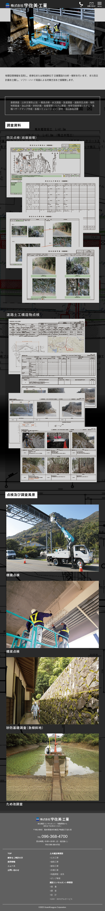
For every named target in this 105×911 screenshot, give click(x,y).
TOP (10, 853)
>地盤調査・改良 (57, 874)
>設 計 (53, 895)
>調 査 (53, 891)
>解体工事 (54, 866)
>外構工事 (54, 870)
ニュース (11, 866)
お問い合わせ (13, 870)
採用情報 (11, 862)
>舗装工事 (54, 862)
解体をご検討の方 (15, 858)
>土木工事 (54, 858)
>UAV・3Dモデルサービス (61, 899)
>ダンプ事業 (55, 878)
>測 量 (53, 887)
